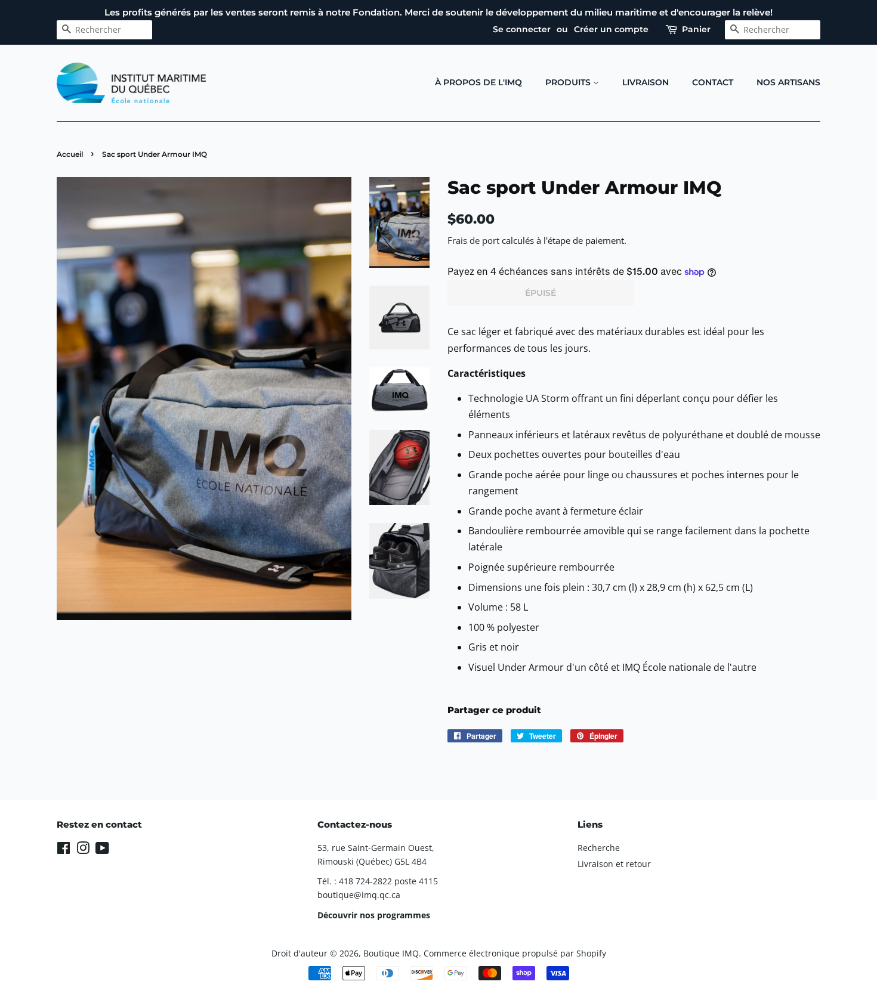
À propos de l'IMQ (478, 82)
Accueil (70, 154)
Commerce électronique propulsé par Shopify (515, 953)
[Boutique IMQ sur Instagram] (82, 850)
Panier (696, 29)
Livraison (645, 82)
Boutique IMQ (391, 953)
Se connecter (522, 29)
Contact (712, 82)
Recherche (599, 847)
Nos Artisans (788, 82)
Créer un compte (611, 29)
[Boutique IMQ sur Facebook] (63, 850)
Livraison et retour (614, 863)
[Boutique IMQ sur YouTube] (102, 850)
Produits (569, 82)
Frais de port (473, 240)
